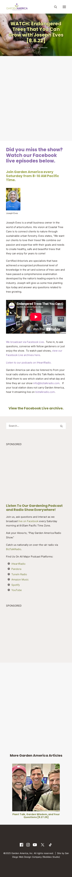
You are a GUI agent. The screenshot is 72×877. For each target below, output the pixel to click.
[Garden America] (17, 7)
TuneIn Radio (19, 574)
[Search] (54, 6)
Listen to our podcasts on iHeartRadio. (29, 362)
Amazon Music (20, 579)
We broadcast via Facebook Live (25, 342)
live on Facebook (28, 521)
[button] (64, 7)
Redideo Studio (51, 857)
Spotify (15, 584)
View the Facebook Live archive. (36, 408)
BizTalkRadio (13, 549)
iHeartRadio (18, 563)
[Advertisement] (36, 98)
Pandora (16, 569)
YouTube (16, 590)
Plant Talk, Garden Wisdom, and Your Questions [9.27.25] (36, 816)
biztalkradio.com (45, 391)
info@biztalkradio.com (46, 383)
